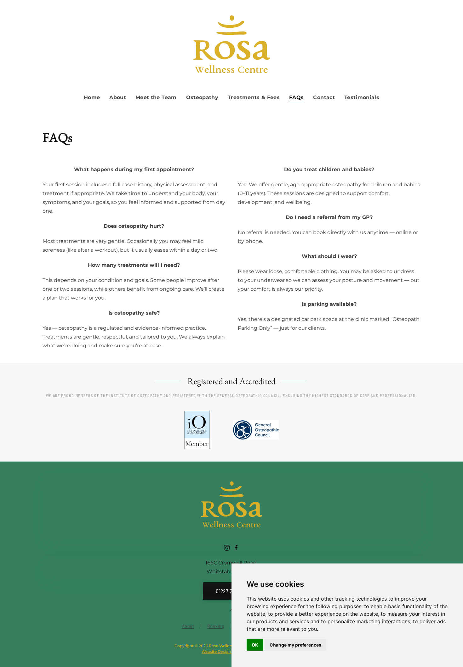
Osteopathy (202, 97)
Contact (323, 97)
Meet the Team (156, 97)
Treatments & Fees (254, 97)
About (188, 626)
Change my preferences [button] (295, 644)
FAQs (296, 97)
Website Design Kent (221, 651)
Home (92, 97)
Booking (215, 626)
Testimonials (361, 97)
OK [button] (255, 644)
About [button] (117, 97)
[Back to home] (231, 45)
